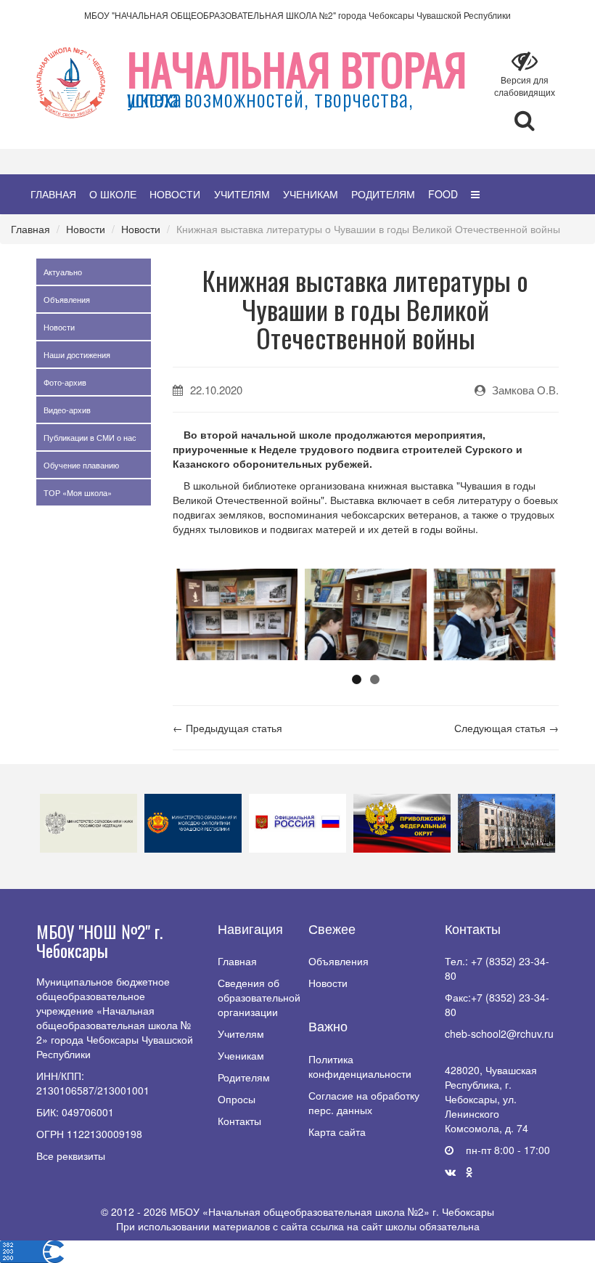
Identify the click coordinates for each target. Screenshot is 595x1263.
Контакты (239, 1120)
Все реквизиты (70, 1155)
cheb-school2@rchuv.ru (499, 1033)
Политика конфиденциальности (359, 1066)
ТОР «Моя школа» (78, 492)
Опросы (236, 1099)
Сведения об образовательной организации (259, 997)
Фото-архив (65, 382)
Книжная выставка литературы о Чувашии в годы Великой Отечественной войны (368, 229)
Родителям (383, 194)
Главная (53, 194)
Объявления (67, 299)
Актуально (63, 271)
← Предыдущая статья (227, 727)
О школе (112, 194)
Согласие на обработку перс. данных (363, 1102)
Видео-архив (67, 409)
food (443, 194)
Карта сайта (337, 1131)
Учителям (242, 194)
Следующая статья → (506, 727)
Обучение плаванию (81, 465)
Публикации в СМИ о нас (90, 437)
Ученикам (310, 194)
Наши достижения (77, 354)
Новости (174, 194)
